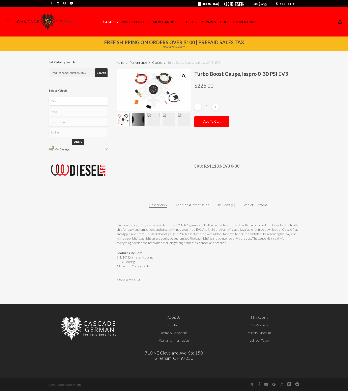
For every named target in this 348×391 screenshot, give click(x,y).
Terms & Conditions (174, 333)
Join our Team (259, 340)
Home (120, 62)
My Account (259, 317)
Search (101, 72)
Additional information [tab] (192, 205)
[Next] (184, 119)
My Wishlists (259, 325)
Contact (174, 325)
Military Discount (259, 333)
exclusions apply (174, 46)
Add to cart (211, 121)
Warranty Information (174, 340)
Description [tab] (158, 205)
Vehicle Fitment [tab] (255, 205)
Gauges (157, 62)
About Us (174, 317)
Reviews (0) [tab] (226, 205)
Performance (138, 62)
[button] (8, 22)
